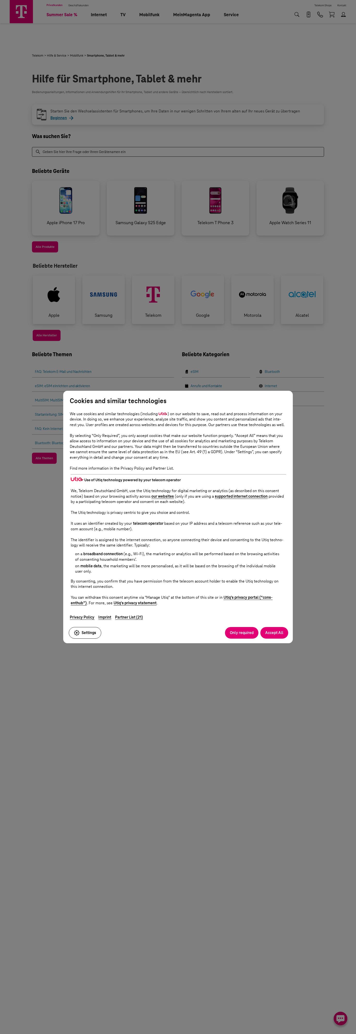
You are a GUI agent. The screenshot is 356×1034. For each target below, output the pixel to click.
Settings (89, 632)
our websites (162, 496)
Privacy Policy (82, 617)
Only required (242, 632)
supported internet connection (241, 496)
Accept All (274, 632)
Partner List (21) (129, 617)
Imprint (104, 617)
